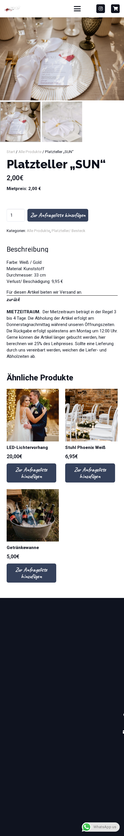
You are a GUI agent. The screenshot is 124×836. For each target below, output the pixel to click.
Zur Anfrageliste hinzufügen (57, 215)
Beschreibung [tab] (27, 249)
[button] (77, 8)
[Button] (115, 8)
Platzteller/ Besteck (68, 230)
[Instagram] (100, 8)
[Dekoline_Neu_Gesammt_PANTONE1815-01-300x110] (12, 9)
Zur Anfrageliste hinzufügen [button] (31, 473)
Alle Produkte (30, 151)
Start (11, 151)
